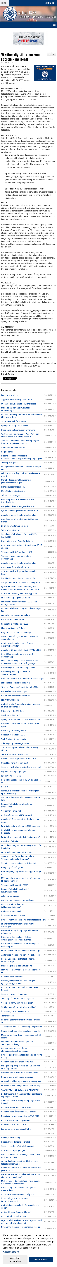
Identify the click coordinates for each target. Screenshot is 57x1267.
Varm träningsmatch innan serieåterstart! (18, 863)
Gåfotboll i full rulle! (9, 841)
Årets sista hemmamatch (12, 911)
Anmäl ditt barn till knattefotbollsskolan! (18, 515)
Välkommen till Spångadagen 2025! (16, 552)
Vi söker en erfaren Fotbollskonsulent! (18, 1146)
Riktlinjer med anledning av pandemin (17, 900)
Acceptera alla (41, 1259)
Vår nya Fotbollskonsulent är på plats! (17, 1194)
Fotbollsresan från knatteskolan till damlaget (20, 950)
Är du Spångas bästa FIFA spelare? (16, 815)
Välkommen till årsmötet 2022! (14, 885)
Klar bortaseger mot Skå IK (13, 487)
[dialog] (28, 1248)
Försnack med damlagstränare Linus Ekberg (20, 1085)
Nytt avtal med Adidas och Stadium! (17, 1107)
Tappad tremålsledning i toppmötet (16, 399)
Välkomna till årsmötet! (11, 811)
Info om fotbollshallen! (11, 776)
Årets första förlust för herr (13, 447)
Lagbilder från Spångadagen (13, 771)
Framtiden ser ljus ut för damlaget (16, 615)
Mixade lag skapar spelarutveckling (16, 966)
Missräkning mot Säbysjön (13, 491)
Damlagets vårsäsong (11, 1137)
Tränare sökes (7, 1016)
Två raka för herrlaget (10, 495)
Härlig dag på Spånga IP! (12, 867)
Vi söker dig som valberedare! (14, 994)
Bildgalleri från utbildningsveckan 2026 (18, 506)
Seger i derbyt (7, 452)
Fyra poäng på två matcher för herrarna (18, 430)
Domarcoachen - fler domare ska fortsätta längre (22, 678)
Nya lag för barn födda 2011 (13, 1216)
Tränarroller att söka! (10, 530)
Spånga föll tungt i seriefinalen (14, 425)
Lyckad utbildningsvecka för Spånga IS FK (19, 511)
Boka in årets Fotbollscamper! (14, 691)
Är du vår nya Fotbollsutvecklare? (15, 1011)
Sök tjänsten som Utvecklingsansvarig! (18, 578)
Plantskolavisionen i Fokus (12, 628)
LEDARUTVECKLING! (10, 700)
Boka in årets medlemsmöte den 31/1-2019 (20, 1116)
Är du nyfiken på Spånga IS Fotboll (16, 1212)
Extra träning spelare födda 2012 (15, 683)
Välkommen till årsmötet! (12, 977)
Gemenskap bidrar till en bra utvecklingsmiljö (21, 1031)
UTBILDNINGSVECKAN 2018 (13, 1125)
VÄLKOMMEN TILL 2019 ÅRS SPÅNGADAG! (20, 1090)
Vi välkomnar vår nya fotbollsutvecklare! (18, 1007)
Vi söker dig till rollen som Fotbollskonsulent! (20, 57)
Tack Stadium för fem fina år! (13, 739)
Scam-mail (5, 787)
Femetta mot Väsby (9, 395)
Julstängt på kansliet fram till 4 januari (17, 998)
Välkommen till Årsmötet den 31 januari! (18, 1112)
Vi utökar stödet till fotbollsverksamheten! (19, 1073)
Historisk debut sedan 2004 (13, 619)
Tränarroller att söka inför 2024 (14, 754)
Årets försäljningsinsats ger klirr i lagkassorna (21, 955)
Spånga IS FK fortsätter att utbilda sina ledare (21, 719)
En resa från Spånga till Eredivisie (15, 598)
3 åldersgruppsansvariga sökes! (15, 743)
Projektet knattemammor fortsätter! (16, 852)
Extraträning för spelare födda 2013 (16, 567)
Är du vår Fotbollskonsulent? (13, 915)
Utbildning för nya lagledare (13, 730)
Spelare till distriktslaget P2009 (14, 624)
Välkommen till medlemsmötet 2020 (17, 1062)
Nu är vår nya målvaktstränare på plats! (18, 667)
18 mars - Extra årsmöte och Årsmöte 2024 (19, 687)
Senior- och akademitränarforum (15, 696)
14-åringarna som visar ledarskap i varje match (21, 1027)
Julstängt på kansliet (10, 896)
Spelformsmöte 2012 (10, 715)
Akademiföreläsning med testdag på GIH (19, 593)
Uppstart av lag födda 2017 (13, 735)
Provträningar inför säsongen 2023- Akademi (20, 826)
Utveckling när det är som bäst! (14, 763)
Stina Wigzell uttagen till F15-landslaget (18, 404)
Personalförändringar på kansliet (15, 1142)
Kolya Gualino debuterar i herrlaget (16, 632)
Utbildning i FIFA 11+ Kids (12, 711)
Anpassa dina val (11, 1252)
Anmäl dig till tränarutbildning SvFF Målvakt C (21, 650)
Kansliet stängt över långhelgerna (15, 1120)
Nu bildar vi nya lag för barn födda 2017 (18, 758)
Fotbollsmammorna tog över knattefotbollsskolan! (23, 920)
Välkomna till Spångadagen (13, 1150)
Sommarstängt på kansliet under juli (17, 1077)
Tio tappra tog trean (10, 463)
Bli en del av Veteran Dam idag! (14, 526)
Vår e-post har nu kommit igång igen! (17, 1003)
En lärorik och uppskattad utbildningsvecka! (20, 837)
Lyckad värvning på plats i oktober (16, 1129)
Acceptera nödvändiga (15, 1259)
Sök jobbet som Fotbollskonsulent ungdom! (20, 582)
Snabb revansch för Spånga (13, 421)
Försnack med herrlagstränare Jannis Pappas (21, 1081)
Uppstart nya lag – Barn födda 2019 (17, 541)
